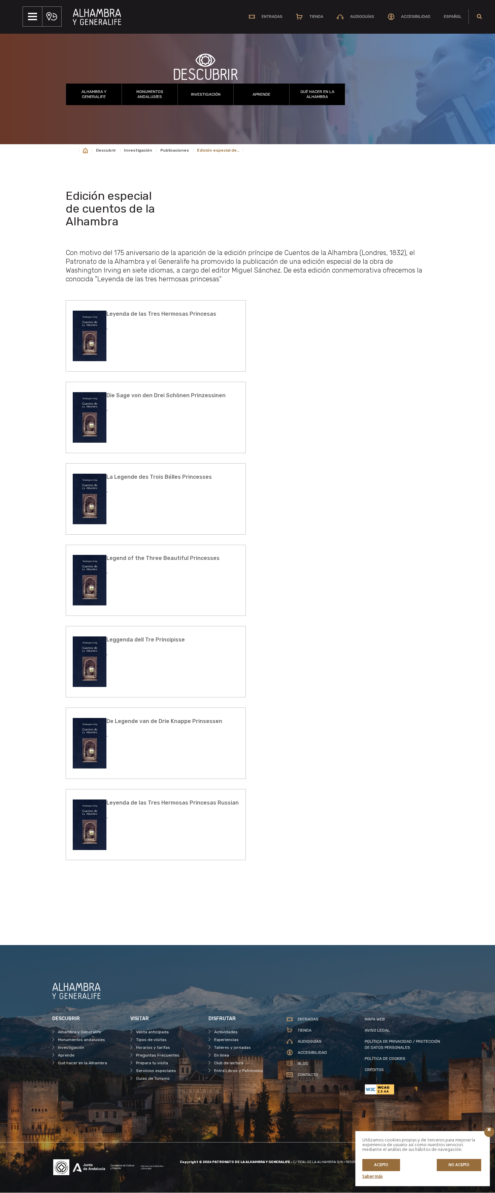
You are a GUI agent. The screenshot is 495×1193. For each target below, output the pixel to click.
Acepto (381, 1165)
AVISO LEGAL (377, 1030)
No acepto (459, 1165)
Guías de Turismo (153, 1078)
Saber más (372, 1177)
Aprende (261, 94)
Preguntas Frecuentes (157, 1055)
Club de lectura (228, 1063)
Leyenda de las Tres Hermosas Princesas (161, 314)
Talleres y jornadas (232, 1047)
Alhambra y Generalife (93, 94)
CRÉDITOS (374, 1069)
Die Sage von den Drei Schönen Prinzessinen (166, 395)
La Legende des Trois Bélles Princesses (159, 477)
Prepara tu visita (152, 1063)
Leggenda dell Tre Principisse (145, 639)
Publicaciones (174, 150)
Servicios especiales (156, 1070)
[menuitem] (452, 16)
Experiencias (226, 1039)
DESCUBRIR (205, 75)
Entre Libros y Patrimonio (238, 1070)
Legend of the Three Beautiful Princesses (163, 558)
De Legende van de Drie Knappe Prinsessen (164, 721)
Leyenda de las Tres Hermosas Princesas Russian (172, 802)
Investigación (206, 94)
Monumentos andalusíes (149, 94)
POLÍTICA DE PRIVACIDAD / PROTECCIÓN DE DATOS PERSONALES (402, 1044)
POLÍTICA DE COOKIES (385, 1058)
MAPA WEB (375, 1019)
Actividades (226, 1032)
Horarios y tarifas (153, 1047)
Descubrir (106, 150)
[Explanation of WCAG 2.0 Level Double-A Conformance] (404, 1089)
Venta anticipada (152, 1032)
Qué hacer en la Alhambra (317, 94)
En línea (221, 1055)
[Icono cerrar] (489, 1132)
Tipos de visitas (151, 1039)
